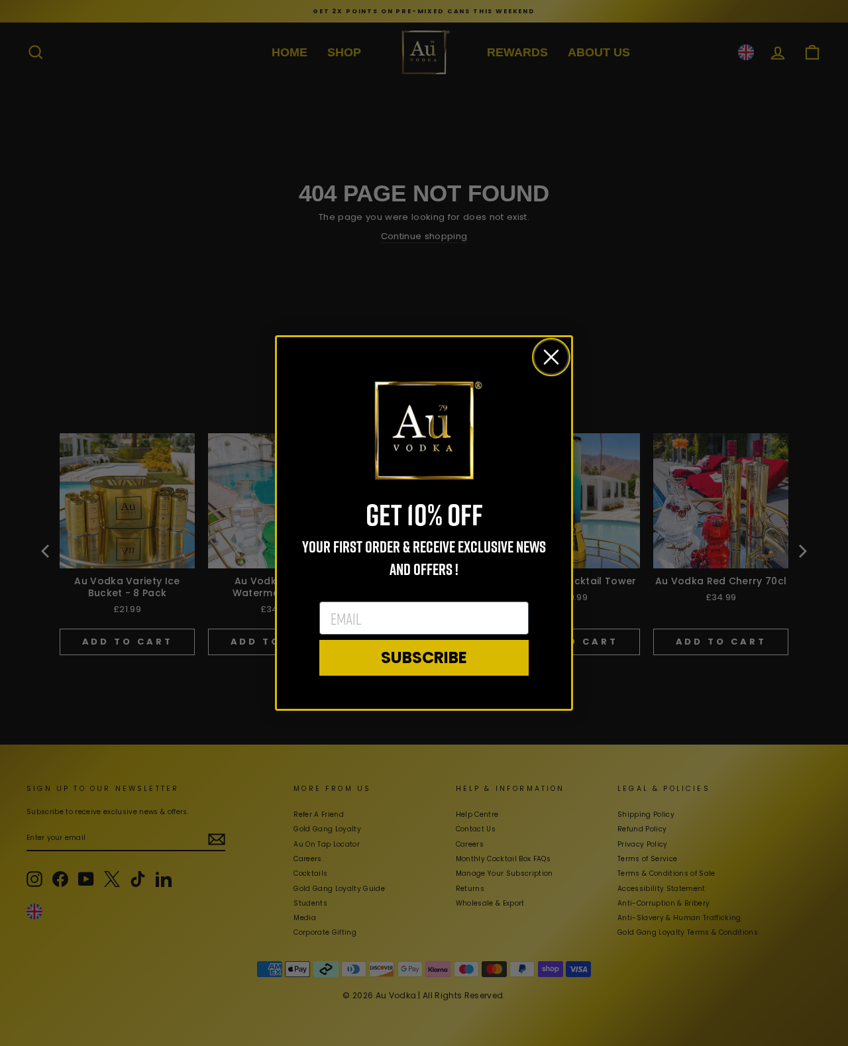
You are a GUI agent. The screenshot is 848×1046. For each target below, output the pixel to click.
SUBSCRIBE (424, 657)
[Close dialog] (551, 357)
